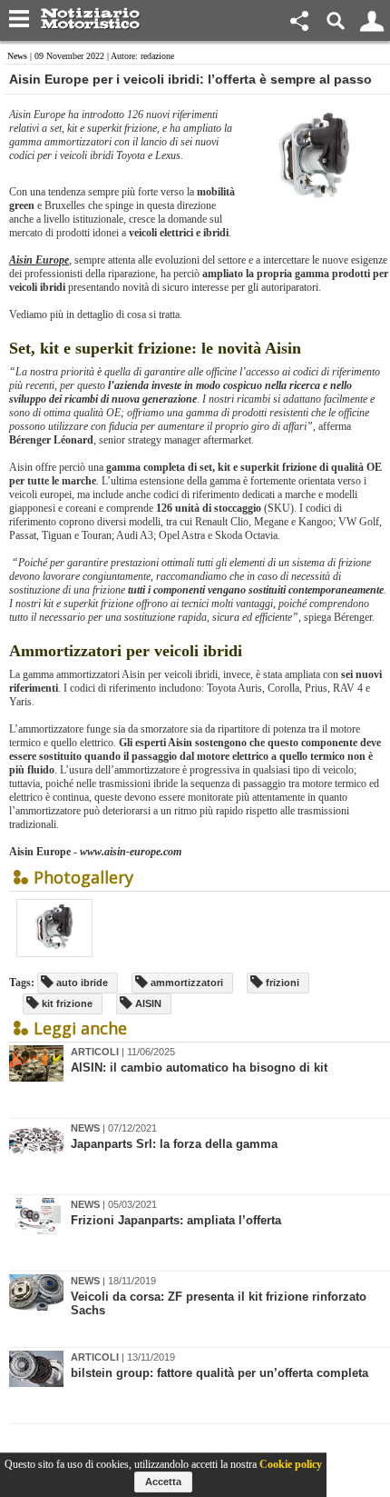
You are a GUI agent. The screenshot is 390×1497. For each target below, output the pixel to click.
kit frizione (66, 1003)
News (17, 56)
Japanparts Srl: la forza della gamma (174, 1144)
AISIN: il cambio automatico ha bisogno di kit (199, 1067)
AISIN (146, 1003)
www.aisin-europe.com (130, 851)
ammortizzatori (185, 982)
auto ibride (81, 982)
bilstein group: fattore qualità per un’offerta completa (219, 1373)
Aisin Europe (39, 260)
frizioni (281, 982)
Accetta (163, 1481)
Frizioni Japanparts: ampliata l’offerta (176, 1220)
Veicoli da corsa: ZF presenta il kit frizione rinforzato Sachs (218, 1303)
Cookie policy (290, 1464)
